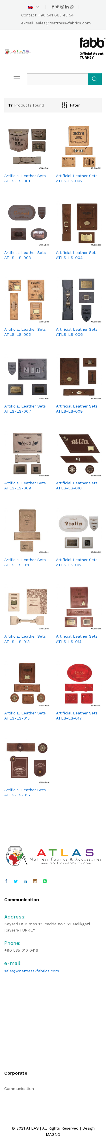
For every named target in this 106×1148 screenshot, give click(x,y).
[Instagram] (35, 881)
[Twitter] (16, 881)
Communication (19, 1088)
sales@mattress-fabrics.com (63, 23)
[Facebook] (6, 881)
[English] (33, 7)
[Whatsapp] (45, 881)
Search (95, 79)
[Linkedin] (25, 881)
